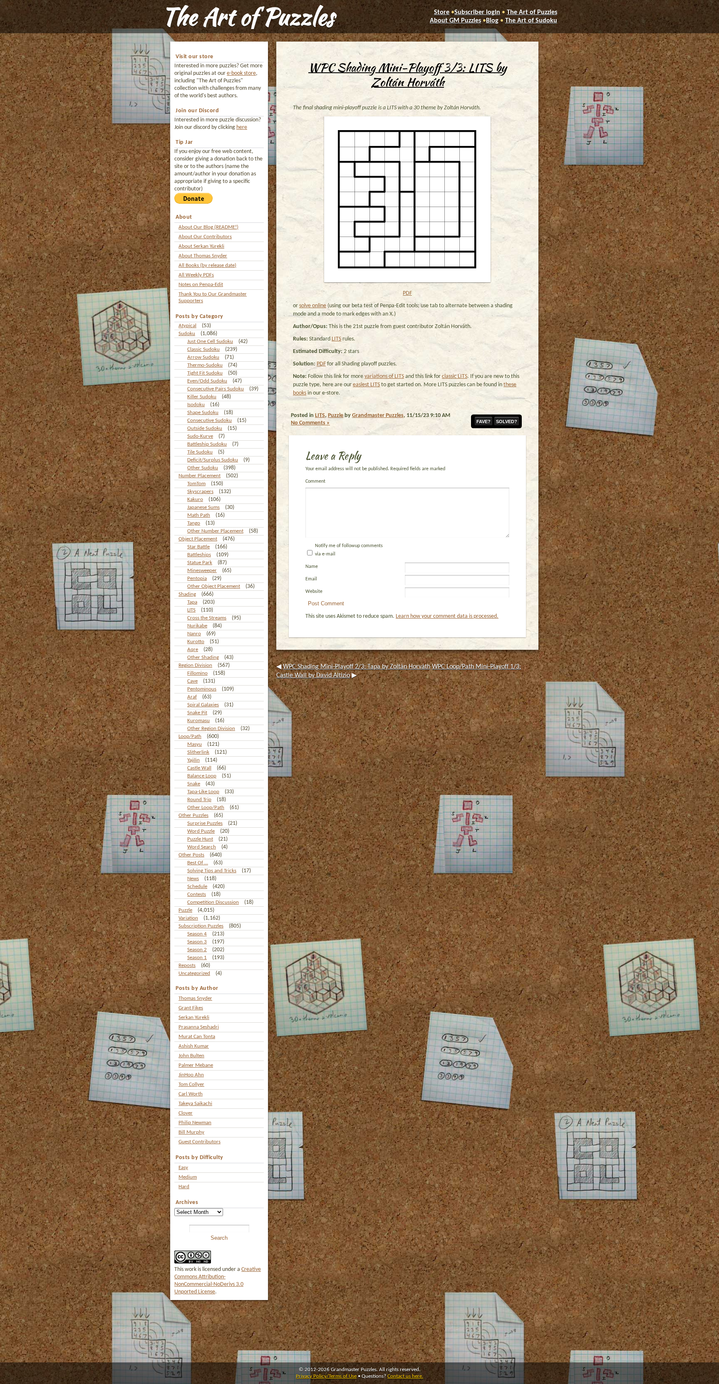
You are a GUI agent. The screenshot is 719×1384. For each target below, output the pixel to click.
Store (441, 12)
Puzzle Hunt (200, 839)
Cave (192, 681)
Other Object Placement (213, 586)
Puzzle (185, 910)
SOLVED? (506, 421)
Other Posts (191, 855)
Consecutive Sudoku (209, 420)
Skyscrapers (200, 491)
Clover (186, 1113)
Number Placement (200, 476)
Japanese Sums (203, 507)
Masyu (194, 744)
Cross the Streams (206, 618)
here (241, 127)
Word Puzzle (201, 831)
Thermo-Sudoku (205, 365)
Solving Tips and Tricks (211, 870)
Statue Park (199, 562)
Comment (315, 481)
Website (313, 591)
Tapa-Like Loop (203, 791)
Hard (184, 1186)
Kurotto (195, 641)
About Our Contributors (205, 236)
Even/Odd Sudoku (207, 381)
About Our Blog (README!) (208, 227)
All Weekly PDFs (196, 275)
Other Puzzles (193, 815)
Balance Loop (201, 776)
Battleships (199, 555)
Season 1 (197, 957)
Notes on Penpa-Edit (201, 284)
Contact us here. (405, 1376)
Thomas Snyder (195, 998)
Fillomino (197, 673)
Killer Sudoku (201, 397)
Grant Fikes (191, 1008)
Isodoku (196, 404)
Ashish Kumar (194, 1046)
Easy (183, 1167)
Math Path (198, 515)
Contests (196, 894)
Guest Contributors (200, 1142)
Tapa (192, 602)
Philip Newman (195, 1122)
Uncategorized (194, 973)
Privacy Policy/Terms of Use (326, 1376)
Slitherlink (198, 752)
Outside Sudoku (204, 428)
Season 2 (197, 949)
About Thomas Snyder (203, 256)
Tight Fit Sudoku (205, 373)
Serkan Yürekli (194, 1017)
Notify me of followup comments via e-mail (349, 550)
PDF (407, 293)
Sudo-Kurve (200, 436)
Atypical (187, 325)
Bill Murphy (191, 1132)
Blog (492, 20)
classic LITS (454, 376)
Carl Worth (191, 1094)
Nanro (194, 633)
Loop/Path (190, 736)
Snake (193, 784)
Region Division (195, 665)
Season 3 (197, 942)
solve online (312, 306)
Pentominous (201, 689)
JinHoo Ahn (191, 1075)
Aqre (192, 649)
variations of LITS (384, 376)
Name (311, 566)
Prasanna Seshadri (199, 1027)
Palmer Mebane (196, 1065)
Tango (193, 523)
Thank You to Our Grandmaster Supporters (213, 297)
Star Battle (198, 547)
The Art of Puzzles (248, 16)
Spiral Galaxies (203, 705)
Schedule (197, 886)
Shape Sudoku (202, 412)
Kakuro (195, 499)
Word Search (201, 847)
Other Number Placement (215, 531)
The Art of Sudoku (531, 20)
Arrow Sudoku (203, 357)
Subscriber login (477, 12)
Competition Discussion (213, 902)
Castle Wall (199, 768)
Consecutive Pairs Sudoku (215, 389)
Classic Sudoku (203, 349)
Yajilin (193, 760)
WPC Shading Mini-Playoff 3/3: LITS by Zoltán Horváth (407, 74)
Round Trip (199, 799)
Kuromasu (198, 720)
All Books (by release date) (207, 265)
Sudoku (187, 333)
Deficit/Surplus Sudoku (212, 460)
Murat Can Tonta (197, 1036)
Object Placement (198, 539)
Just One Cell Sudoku (210, 341)
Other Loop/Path (205, 807)
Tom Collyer (191, 1084)
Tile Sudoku (200, 452)
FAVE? (483, 421)
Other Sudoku (202, 468)
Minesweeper (202, 570)
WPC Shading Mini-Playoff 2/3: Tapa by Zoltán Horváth (356, 667)
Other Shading (203, 657)
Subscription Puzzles (201, 926)
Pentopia (197, 578)
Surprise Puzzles (205, 823)
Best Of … (197, 863)
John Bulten (191, 1055)
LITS (191, 610)
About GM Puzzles (455, 20)
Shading (187, 594)
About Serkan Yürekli (201, 246)
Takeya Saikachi (195, 1103)
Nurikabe (197, 626)
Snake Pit (197, 712)
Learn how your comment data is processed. (447, 616)
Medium (188, 1177)
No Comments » (310, 423)
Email (311, 579)
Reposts (187, 965)
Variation (188, 918)
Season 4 (197, 934)
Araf (192, 697)
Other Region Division (211, 728)
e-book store (241, 73)
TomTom (196, 483)
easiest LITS (366, 385)
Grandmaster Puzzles (378, 415)
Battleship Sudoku (207, 444)
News (193, 878)
